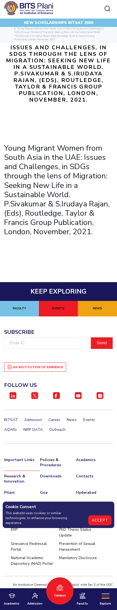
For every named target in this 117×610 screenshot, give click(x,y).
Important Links (19, 459)
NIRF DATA (33, 429)
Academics (86, 459)
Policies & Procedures (50, 462)
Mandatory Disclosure (78, 557)
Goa (44, 492)
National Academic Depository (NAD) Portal (32, 560)
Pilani (9, 492)
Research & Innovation (14, 479)
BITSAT (11, 419)
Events (89, 419)
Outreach (57, 429)
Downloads (50, 476)
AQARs (10, 429)
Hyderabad (86, 492)
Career (54, 419)
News (72, 419)
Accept (100, 520)
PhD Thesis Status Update (75, 532)
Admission (33, 419)
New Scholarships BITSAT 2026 (58, 22)
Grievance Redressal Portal (29, 546)
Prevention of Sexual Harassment (77, 546)
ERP (14, 529)
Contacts (84, 476)
